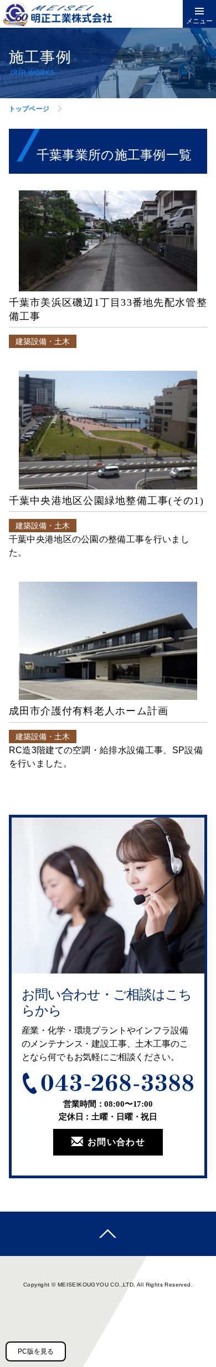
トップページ (29, 109)
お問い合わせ (116, 1142)
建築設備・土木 (43, 341)
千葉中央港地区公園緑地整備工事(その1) (106, 500)
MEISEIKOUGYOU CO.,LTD (95, 1285)
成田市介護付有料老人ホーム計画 (89, 711)
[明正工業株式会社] (67, 14)
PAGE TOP (108, 1234)
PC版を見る (36, 1351)
